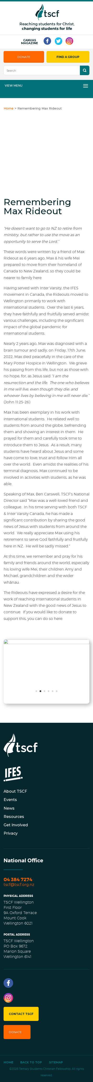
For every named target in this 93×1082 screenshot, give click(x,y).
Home (8, 1062)
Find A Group (68, 57)
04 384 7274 (18, 880)
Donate (23, 57)
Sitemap (56, 1062)
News (9, 808)
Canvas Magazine (29, 42)
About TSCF (15, 791)
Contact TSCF (21, 1014)
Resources (14, 816)
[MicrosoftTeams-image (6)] (46, 642)
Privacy (11, 833)
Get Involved (16, 825)
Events (10, 799)
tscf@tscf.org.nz (19, 884)
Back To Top (31, 1062)
